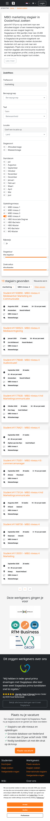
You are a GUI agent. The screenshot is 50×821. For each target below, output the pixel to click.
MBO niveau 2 (14, 210)
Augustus (12, 165)
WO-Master (13, 231)
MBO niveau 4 (14, 216)
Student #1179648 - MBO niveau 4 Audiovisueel (21, 361)
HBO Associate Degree (18, 219)
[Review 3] (25, 695)
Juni (9, 195)
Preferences (25, 815)
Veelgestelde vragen (10, 771)
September (13, 168)
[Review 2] (21, 695)
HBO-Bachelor (14, 222)
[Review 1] (16, 695)
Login (42, 3)
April (10, 189)
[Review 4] (29, 695)
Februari (11, 183)
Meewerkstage (14, 150)
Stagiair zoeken (33, 768)
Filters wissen (40, 287)
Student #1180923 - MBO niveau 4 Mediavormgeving (21, 329)
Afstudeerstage (15, 147)
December (12, 177)
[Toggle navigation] (7, 3)
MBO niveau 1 (14, 207)
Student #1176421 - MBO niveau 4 (21, 427)
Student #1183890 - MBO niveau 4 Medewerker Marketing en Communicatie (21, 295)
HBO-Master (13, 225)
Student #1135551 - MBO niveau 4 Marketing (21, 555)
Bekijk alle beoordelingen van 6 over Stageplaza (25, 703)
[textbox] (23, 97)
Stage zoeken (7, 768)
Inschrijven (6, 764)
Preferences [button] (40, 798)
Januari (11, 180)
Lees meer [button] (10, 61)
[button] (28, 3)
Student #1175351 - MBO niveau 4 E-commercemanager (22, 462)
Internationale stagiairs (36, 771)
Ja (7, 243)
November (12, 174)
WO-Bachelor (14, 228)
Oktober (11, 171)
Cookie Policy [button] (33, 795)
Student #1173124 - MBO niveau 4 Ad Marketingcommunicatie (23, 494)
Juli (9, 162)
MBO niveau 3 (14, 213)
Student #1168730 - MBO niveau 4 (21, 524)
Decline (25, 810)
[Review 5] (33, 695)
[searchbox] (25, 111)
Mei (9, 192)
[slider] (4, 257)
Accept (25, 804)
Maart (10, 186)
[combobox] (25, 97)
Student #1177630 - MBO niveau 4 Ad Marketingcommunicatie (23, 397)
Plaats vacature (25, 750)
